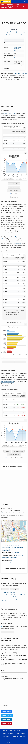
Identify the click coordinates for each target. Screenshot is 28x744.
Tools (10, 730)
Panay (15, 57)
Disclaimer (23, 736)
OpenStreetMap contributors (21, 541)
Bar (17, 194)
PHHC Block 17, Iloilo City (10, 597)
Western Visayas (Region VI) (8, 6)
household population (9, 113)
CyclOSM (13, 547)
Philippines (10, 4)
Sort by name (5, 589)
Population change (9, 466)
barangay (16, 42)
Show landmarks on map (7, 632)
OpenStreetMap (14, 545)
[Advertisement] (14, 14)
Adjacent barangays (20, 32)
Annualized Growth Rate (14, 454)
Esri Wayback (15, 552)
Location (8, 34)
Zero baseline (15, 197)
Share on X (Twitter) (7, 715)
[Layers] (3, 539)
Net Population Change (18, 451)
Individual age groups (8, 361)
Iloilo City (21, 6)
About (4, 733)
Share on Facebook (6, 711)
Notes (20, 34)
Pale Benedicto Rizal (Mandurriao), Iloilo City (15, 594)
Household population (14, 183)
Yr (11, 560)
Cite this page (5, 705)
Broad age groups (20, 361)
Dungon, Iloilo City (8, 603)
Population (7, 451)
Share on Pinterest (6, 723)
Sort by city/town (14, 589)
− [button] (2, 524)
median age (18, 243)
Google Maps (5, 550)
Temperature (19, 555)
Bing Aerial (19, 547)
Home (2, 4)
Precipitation (5, 557)
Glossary (5, 730)
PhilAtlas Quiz (17, 730)
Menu (25, 1)
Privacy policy (14, 736)
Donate (23, 733)
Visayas (17, 4)
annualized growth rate (7, 382)
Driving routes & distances (11, 568)
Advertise (10, 733)
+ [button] (2, 522)
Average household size (14, 190)
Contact (17, 733)
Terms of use (5, 736)
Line (12, 194)
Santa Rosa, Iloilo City (9, 592)
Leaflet (13, 541)
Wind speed (13, 557)
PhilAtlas (6, 2)
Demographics (8, 32)
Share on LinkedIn (6, 719)
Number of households (14, 187)
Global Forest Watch (13, 563)
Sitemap (14, 739)
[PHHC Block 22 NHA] (14, 529)
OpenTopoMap (5, 547)
